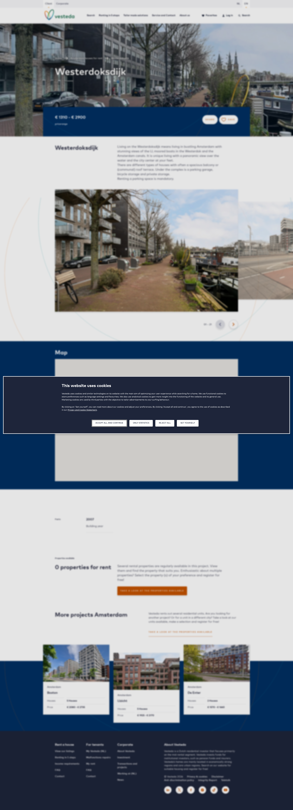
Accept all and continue (109, 423)
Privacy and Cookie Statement (82, 410)
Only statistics (141, 423)
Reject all (165, 423)
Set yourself (187, 423)
